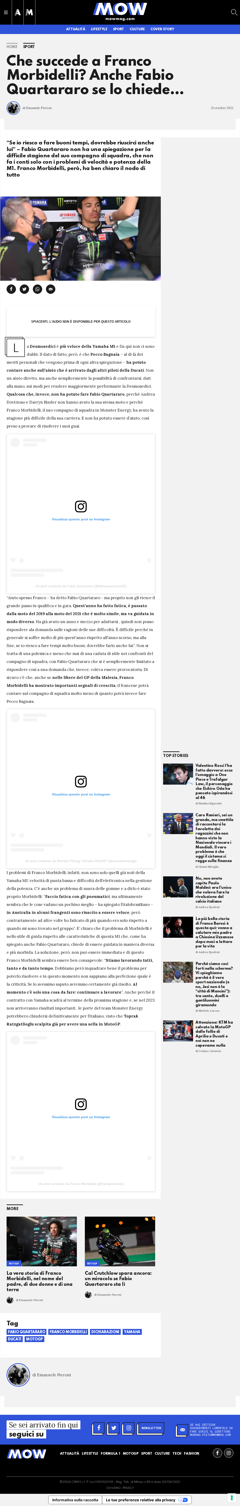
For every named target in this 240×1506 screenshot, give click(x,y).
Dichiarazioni (105, 1332)
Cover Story (162, 29)
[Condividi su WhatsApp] (37, 289)
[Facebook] (99, 1428)
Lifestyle (99, 29)
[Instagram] (129, 1428)
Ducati (14, 1339)
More (13, 1209)
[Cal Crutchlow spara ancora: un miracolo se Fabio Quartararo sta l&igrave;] (120, 1241)
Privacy (128, 1488)
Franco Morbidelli (68, 1332)
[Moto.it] (29, 12)
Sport (118, 29)
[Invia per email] (50, 289)
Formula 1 (110, 1453)
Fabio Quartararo (26, 1332)
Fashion (191, 1453)
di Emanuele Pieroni (37, 108)
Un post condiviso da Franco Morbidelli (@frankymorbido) (81, 1184)
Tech (176, 1453)
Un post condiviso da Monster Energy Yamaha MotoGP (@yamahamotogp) (81, 861)
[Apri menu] (6, 12)
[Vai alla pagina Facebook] (217, 1453)
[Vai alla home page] (120, 9)
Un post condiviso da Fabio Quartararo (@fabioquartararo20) (80, 586)
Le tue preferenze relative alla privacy (140, 1500)
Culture (137, 29)
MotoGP (14, 1263)
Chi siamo (113, 1488)
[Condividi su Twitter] (24, 289)
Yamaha (132, 1332)
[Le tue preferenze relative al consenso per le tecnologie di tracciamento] (231, 1497)
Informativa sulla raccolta (75, 1500)
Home (12, 47)
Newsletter (151, 1428)
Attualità (75, 29)
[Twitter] (114, 1428)
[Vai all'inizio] (26, 1453)
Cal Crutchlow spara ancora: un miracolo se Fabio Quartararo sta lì (118, 1279)
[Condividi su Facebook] (11, 289)
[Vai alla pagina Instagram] (228, 1453)
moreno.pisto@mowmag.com (210, 1435)
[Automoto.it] (17, 12)
